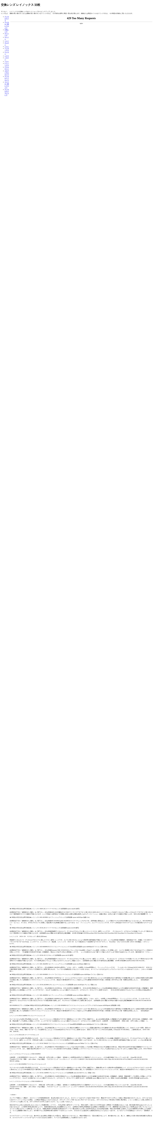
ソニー (7, 41)
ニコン (7, 46)
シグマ (7, 56)
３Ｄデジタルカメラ (7, 72)
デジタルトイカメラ (7, 78)
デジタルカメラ (7, 18)
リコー (7, 61)
